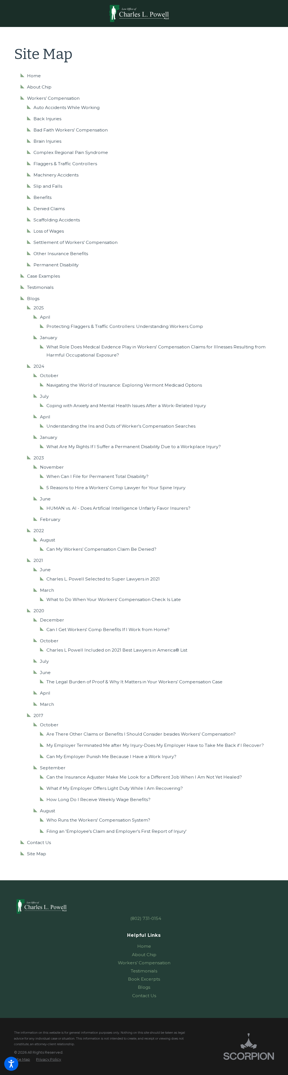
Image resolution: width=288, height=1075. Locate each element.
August (47, 540)
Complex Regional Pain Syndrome (70, 152)
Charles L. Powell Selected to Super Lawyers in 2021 (103, 579)
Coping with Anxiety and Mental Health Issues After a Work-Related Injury (126, 405)
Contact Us (39, 842)
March (47, 590)
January (48, 337)
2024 (38, 366)
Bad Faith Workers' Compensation (70, 130)
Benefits (42, 197)
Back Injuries (47, 118)
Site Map (36, 853)
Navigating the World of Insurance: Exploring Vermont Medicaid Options (124, 385)
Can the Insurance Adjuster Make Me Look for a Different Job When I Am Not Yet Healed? (144, 777)
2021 (38, 560)
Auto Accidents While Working (66, 107)
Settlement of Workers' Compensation (75, 242)
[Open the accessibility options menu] (11, 1064)
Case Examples (43, 276)
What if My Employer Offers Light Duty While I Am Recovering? (114, 788)
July (44, 396)
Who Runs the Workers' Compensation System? (98, 820)
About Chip (39, 87)
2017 (38, 715)
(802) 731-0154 (145, 918)
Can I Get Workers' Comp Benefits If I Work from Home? (108, 629)
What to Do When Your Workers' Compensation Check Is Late (113, 599)
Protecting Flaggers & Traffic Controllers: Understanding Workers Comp (124, 326)
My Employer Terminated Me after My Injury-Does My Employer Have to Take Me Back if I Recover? (155, 745)
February (50, 519)
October (49, 375)
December (52, 620)
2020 (38, 610)
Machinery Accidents (55, 175)
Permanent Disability (55, 264)
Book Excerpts (144, 979)
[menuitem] (144, 946)
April (45, 317)
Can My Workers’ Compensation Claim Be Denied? (101, 549)
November (52, 467)
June (45, 499)
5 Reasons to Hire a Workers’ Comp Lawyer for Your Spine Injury (115, 487)
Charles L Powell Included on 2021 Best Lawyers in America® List (116, 650)
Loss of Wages (48, 231)
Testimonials (40, 287)
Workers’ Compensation (53, 98)
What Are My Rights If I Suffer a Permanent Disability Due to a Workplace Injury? (133, 446)
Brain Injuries (47, 141)
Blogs (33, 298)
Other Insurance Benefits (60, 253)
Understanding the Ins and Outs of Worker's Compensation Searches (120, 426)
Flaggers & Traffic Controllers (65, 163)
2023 (38, 458)
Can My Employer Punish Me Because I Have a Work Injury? (111, 756)
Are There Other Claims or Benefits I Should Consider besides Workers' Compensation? (141, 734)
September (53, 767)
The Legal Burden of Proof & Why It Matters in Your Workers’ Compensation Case (134, 681)
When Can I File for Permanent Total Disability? (97, 476)
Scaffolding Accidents (56, 220)
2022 (38, 530)
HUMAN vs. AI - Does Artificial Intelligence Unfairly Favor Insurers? (118, 508)
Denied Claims (49, 208)
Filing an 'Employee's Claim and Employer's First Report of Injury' (116, 831)
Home (34, 75)
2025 (38, 307)
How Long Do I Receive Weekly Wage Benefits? (98, 799)
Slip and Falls (47, 186)
